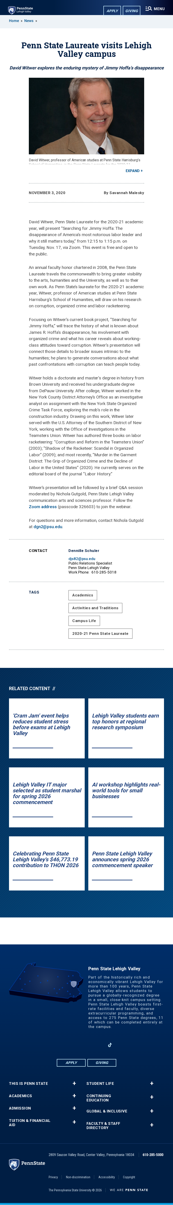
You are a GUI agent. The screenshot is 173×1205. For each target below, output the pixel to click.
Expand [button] (133, 171)
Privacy (53, 1177)
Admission (20, 1108)
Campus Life (84, 620)
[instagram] (75, 1045)
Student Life (100, 1083)
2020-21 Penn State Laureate (100, 633)
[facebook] (63, 1045)
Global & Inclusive (106, 1111)
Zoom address (43, 506)
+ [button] (74, 1083)
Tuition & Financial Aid (30, 1123)
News (29, 21)
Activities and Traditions (95, 608)
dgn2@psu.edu (48, 526)
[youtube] (98, 1045)
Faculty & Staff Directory (103, 1125)
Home (14, 21)
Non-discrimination (78, 1177)
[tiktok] (110, 1045)
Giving (131, 11)
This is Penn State (28, 1083)
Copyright (129, 1177)
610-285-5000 (153, 1155)
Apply (112, 11)
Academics (82, 595)
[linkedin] (86, 1045)
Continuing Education (98, 1098)
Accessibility (106, 1177)
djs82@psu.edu (81, 558)
